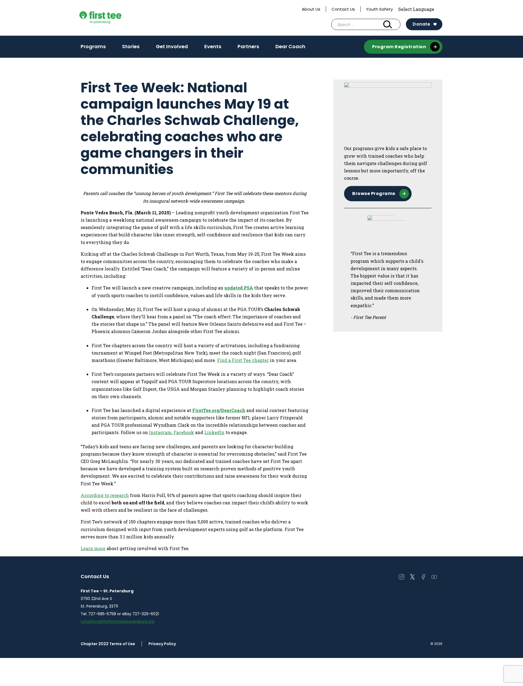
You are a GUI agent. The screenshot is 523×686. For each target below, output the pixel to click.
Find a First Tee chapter (243, 360)
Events (212, 48)
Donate (421, 24)
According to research (105, 495)
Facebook (184, 432)
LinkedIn (214, 432)
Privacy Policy (162, 644)
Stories (130, 46)
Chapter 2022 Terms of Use (108, 644)
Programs (93, 46)
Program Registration (399, 47)
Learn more (93, 548)
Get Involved (172, 46)
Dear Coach (290, 46)
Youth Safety (379, 9)
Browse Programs (373, 193)
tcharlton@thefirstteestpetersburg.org (117, 621)
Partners (248, 46)
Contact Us (343, 9)
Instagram (160, 432)
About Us (311, 9)
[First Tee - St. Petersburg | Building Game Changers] (111, 18)
